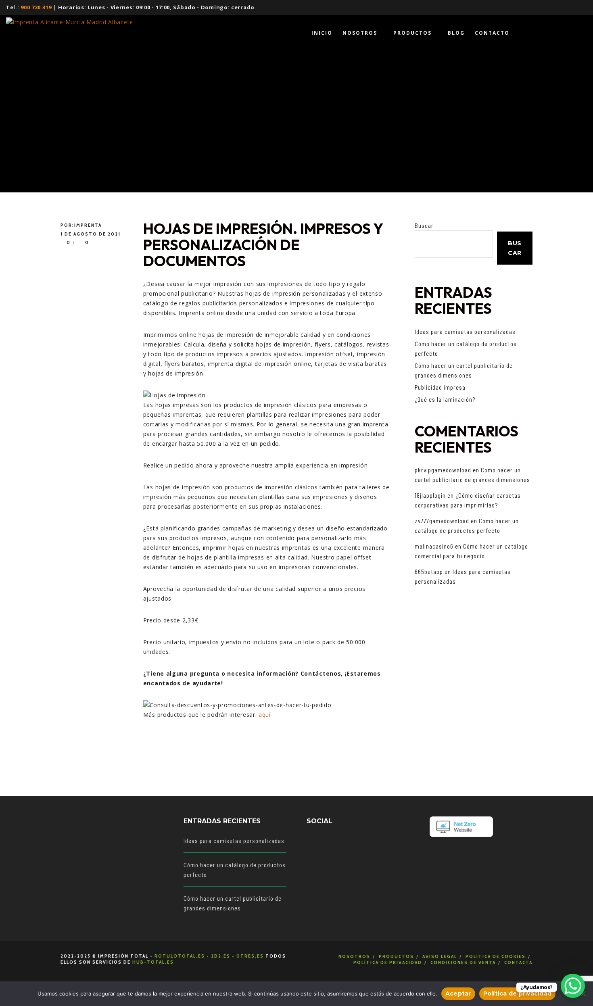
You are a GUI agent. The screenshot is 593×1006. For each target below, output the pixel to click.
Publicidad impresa (440, 387)
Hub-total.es (153, 962)
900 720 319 (36, 7)
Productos (396, 956)
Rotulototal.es (180, 956)
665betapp (429, 571)
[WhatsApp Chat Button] (573, 986)
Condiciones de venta (463, 962)
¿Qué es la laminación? (445, 399)
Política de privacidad (387, 962)
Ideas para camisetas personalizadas (465, 331)
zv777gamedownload (442, 520)
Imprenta (88, 225)
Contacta (518, 962)
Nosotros (354, 956)
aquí (265, 714)
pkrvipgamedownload (443, 470)
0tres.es (250, 956)
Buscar (424, 225)
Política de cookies (496, 956)
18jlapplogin (430, 495)
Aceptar (458, 993)
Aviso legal (439, 956)
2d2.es (220, 956)
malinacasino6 (434, 546)
